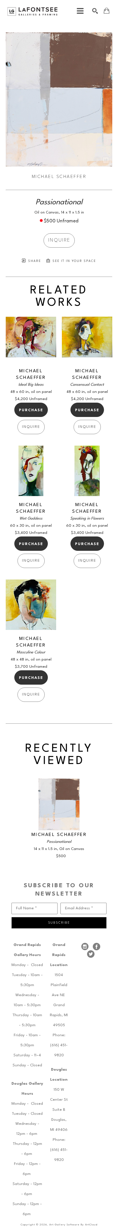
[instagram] (85, 946)
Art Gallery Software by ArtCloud (73, 1224)
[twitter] (91, 954)
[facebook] (96, 946)
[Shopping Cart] (106, 10)
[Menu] (80, 11)
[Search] (95, 11)
